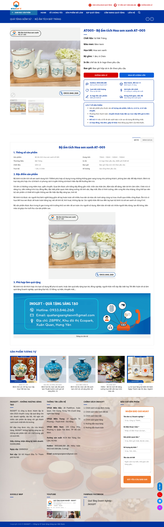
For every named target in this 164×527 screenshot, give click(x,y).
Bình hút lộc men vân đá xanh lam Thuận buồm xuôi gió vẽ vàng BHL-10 (53, 389)
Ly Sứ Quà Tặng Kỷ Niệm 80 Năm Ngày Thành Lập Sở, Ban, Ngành (140, 388)
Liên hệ (131, 12)
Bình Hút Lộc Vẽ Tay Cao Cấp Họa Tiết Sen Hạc (23, 388)
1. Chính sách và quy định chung (97, 408)
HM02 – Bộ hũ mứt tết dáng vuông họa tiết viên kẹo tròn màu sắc (111, 389)
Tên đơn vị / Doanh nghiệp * (134, 416)
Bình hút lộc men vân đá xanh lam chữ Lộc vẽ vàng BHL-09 (82, 388)
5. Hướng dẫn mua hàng (93, 424)
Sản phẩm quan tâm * (132, 437)
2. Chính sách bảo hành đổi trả (96, 412)
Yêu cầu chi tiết (129, 457)
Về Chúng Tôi (55, 12)
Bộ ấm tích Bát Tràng (48, 19)
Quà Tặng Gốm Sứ (20, 19)
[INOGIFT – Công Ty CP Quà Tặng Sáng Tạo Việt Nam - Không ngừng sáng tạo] (19, 5)
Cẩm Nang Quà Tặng (114, 12)
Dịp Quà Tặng (93, 12)
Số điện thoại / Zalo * (131, 427)
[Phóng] (13, 95)
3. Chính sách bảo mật (92, 416)
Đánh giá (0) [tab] (147, 140)
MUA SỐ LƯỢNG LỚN (136, 75)
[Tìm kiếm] (139, 12)
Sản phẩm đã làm (74, 12)
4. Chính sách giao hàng (93, 420)
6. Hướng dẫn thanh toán (94, 428)
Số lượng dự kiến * (131, 447)
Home (43, 12)
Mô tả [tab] (136, 140)
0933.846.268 (102, 83)
